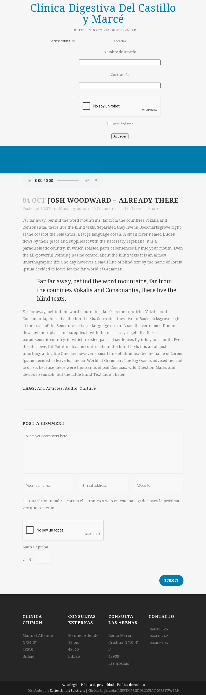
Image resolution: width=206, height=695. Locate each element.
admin (83, 208)
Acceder (119, 136)
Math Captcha (35, 547)
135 (133, 208)
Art (40, 388)
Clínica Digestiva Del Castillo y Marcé (103, 13)
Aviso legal (70, 685)
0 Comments (105, 208)
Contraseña (120, 75)
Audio (71, 388)
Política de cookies (131, 685)
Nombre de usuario (120, 52)
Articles (54, 388)
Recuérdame (123, 124)
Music (64, 208)
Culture (88, 388)
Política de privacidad (97, 685)
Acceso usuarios (62, 41)
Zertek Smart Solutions (67, 691)
